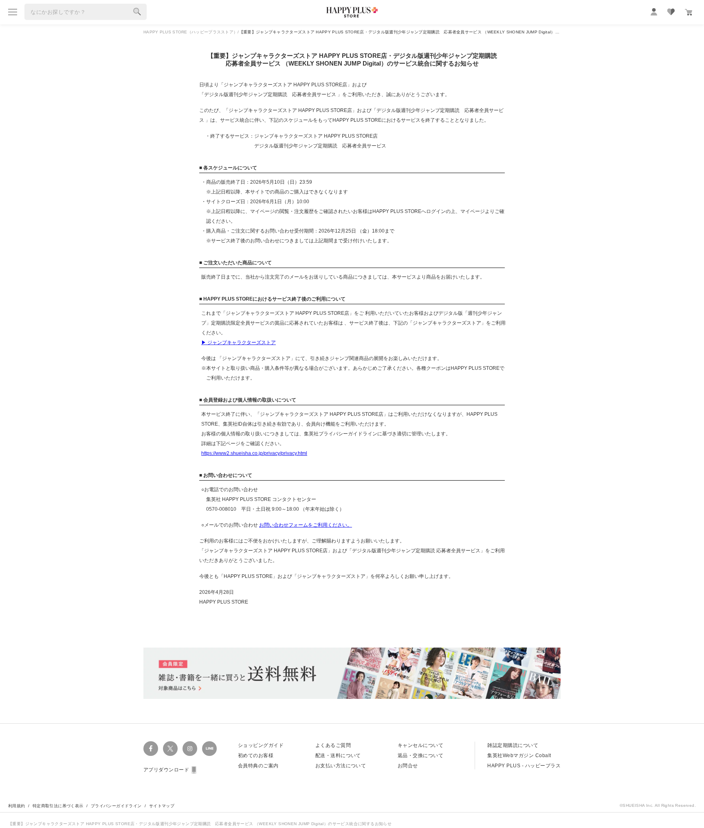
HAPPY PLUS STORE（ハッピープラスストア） (190, 32)
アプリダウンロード (166, 770)
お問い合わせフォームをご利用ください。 (305, 525)
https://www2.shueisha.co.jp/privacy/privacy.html (254, 453)
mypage (654, 12)
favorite (671, 12)
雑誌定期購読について (512, 745)
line (209, 748)
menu (12, 12)
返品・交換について (420, 755)
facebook (150, 748)
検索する (137, 12)
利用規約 (16, 806)
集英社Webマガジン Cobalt (519, 755)
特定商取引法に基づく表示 (58, 806)
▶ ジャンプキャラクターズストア (238, 342)
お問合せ (408, 766)
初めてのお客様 (255, 755)
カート (688, 12)
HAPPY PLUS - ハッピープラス (524, 766)
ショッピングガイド (261, 745)
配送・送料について (338, 755)
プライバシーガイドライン (116, 806)
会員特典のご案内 (258, 766)
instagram (190, 748)
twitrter (170, 748)
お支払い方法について (340, 766)
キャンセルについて (420, 745)
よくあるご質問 (333, 745)
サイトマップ (161, 806)
